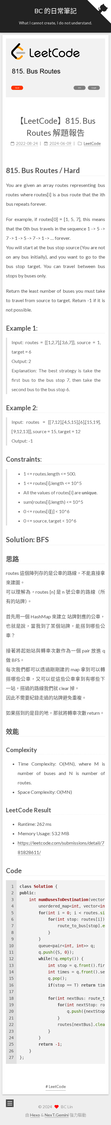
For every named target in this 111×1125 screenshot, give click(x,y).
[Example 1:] (101, 327)
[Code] (101, 870)
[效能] (101, 730)
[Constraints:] (101, 458)
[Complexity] (102, 749)
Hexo (35, 1114)
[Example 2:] (101, 407)
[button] (9, 16)
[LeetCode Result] (102, 809)
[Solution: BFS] (101, 539)
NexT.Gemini (57, 1114)
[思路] (101, 558)
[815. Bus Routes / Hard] (101, 170)
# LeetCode (56, 1086)
